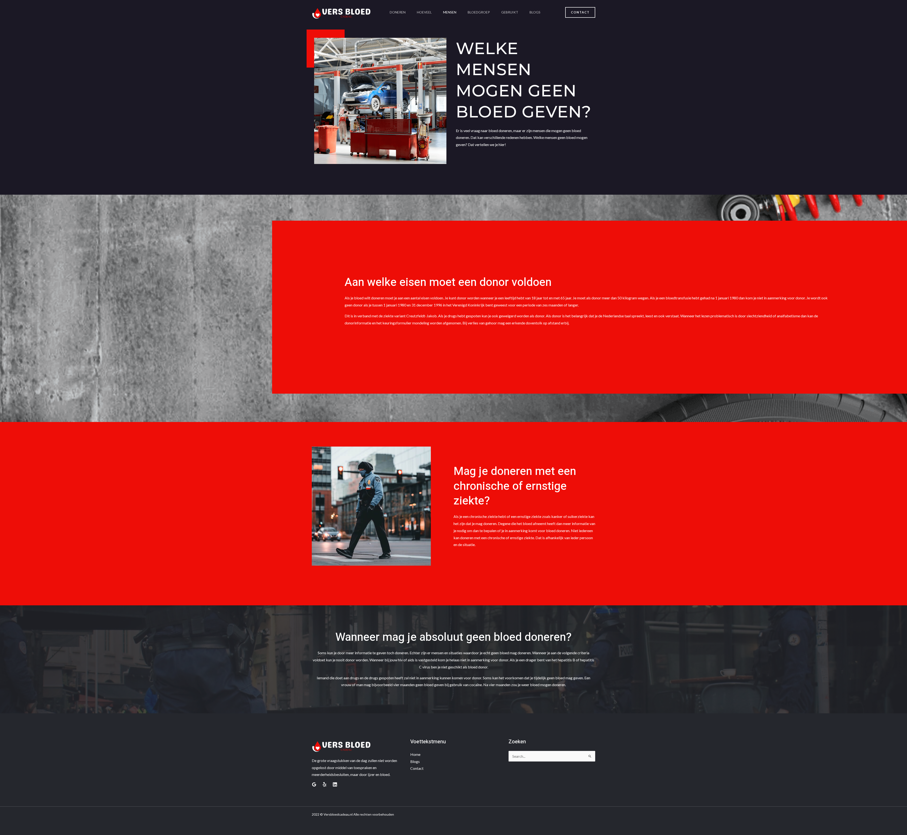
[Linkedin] (335, 784)
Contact (417, 768)
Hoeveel (424, 12)
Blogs (535, 12)
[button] (580, 12)
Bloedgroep (479, 12)
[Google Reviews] (314, 784)
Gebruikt (509, 12)
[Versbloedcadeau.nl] (341, 11)
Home (415, 754)
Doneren (398, 12)
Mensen (449, 12)
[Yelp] (324, 784)
